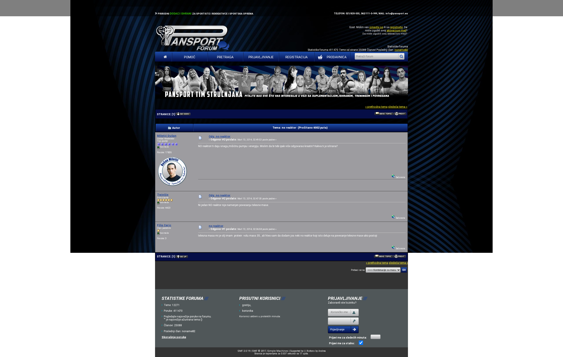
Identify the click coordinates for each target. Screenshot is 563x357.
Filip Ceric (164, 225)
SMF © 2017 (259, 351)
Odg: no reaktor (219, 136)
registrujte (396, 27)
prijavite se (376, 27)
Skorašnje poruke (174, 337)
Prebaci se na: (358, 270)
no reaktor (216, 226)
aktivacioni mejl (396, 30)
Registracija (296, 57)
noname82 (401, 49)
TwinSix (162, 194)
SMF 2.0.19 (244, 351)
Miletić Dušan (166, 135)
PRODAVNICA (337, 57)
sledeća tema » (397, 106)
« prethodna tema (376, 106)
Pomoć (189, 57)
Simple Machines (277, 351)
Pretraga (225, 57)
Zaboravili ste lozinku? (342, 302)
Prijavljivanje (261, 57)
